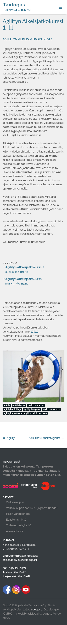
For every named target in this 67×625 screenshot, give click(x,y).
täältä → (36, 331)
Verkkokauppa (15, 502)
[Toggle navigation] (60, 7)
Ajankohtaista (14, 531)
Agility (11, 438)
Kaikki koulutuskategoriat (44, 438)
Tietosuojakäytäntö (18, 525)
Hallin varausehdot (18, 513)
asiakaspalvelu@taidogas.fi (20, 559)
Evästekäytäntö (16, 519)
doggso (37, 609)
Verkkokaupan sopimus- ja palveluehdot (32, 508)
